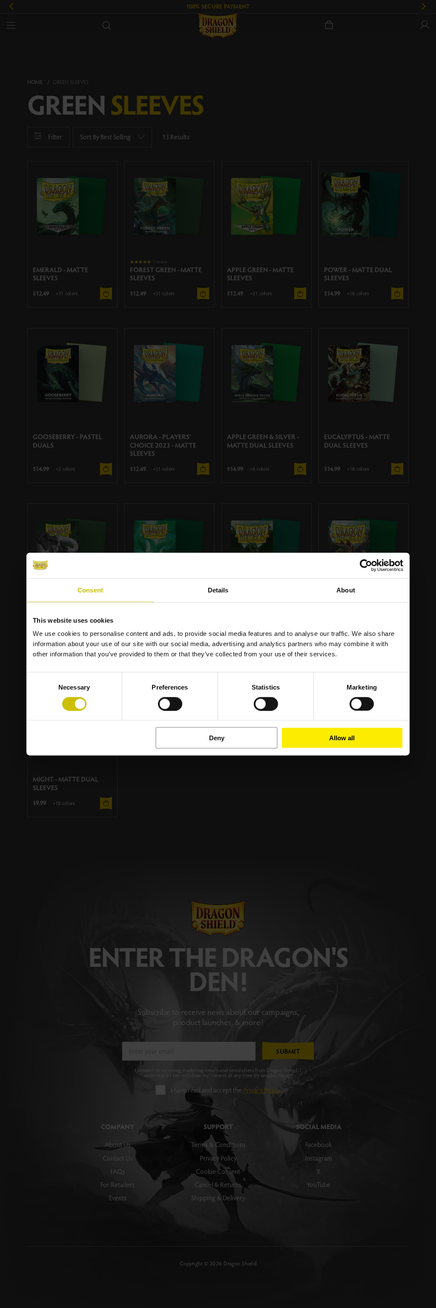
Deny (216, 738)
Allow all (342, 738)
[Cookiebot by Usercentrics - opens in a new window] (366, 565)
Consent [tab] (90, 589)
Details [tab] (218, 589)
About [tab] (345, 589)
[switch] (170, 703)
